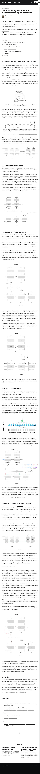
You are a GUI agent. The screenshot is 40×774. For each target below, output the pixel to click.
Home (14, 2)
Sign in (36, 2)
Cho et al (3, 80)
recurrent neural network (13, 83)
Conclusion (6, 53)
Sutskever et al (5, 109)
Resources (6, 55)
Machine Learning (5, 8)
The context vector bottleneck (10, 44)
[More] (22, 2)
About (18, 2)
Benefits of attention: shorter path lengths (13, 51)
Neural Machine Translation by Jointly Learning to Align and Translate (19, 710)
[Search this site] (32, 2)
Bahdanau (32, 315)
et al (35, 315)
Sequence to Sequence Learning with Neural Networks (28, 134)
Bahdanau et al (27, 234)
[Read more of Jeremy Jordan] (3, 16)
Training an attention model (10, 49)
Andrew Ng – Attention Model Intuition (12, 716)
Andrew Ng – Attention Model (10, 718)
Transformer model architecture (10, 32)
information (28, 174)
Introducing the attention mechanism (12, 46)
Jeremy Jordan (6, 2)
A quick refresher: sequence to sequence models (14, 42)
